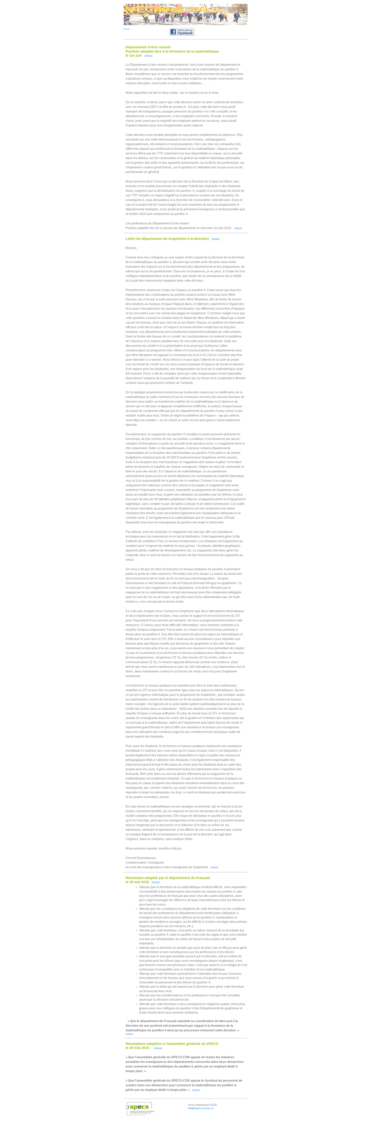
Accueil (127, 29)
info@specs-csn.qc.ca (200, 1108)
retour (148, 55)
